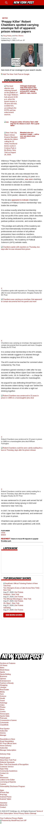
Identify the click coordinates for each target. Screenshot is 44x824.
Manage (3, 735)
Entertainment (5, 681)
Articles (3, 733)
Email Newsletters (7, 741)
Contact (3, 807)
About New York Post (8, 760)
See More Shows (14, 615)
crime (3, 533)
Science (3, 696)
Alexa (2, 709)
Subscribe (4, 731)
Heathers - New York (11, 594)
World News (4, 670)
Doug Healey (7, 36)
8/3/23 (3, 535)
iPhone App (4, 792)
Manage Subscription (8, 750)
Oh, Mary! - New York (11, 603)
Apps (2, 790)
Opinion (3, 679)
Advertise (3, 803)
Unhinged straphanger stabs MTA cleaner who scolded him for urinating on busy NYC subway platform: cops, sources (29, 89)
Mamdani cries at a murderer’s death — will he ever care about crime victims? (29, 135)
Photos (2, 707)
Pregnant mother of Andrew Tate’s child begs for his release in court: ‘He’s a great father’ (24, 123)
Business (3, 676)
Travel (2, 700)
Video (2, 705)
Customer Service (7, 767)
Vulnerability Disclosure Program (12, 786)
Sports (2, 672)
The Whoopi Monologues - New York (17, 599)
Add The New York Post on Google (16, 74)
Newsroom (4, 778)
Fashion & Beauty (7, 683)
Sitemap (33, 813)
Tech (2, 694)
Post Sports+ (5, 729)
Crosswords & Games (8, 720)
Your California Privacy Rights (11, 818)
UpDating (7, 608)
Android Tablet (5, 799)
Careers (3, 784)
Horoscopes (4, 714)
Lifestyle (3, 687)
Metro (2, 668)
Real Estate (4, 690)
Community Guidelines (8, 771)
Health (2, 698)
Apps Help (4, 769)
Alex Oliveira (19, 36)
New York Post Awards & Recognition (14, 764)
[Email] (10, 3)
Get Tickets (19, 592)
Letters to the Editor (7, 780)
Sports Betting (5, 674)
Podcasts (3, 718)
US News (3, 665)
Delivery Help (5, 754)
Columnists (4, 722)
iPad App (3, 795)
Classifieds (4, 725)
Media (2, 692)
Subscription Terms (11, 813)
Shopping (3, 685)
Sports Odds (4, 716)
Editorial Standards (7, 762)
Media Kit (3, 805)
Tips (1, 775)
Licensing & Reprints (8, 782)
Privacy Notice (23, 813)
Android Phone (5, 797)
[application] (22, 55)
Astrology (3, 703)
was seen (29, 179)
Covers (2, 711)
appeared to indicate (20, 200)
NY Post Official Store (8, 743)
